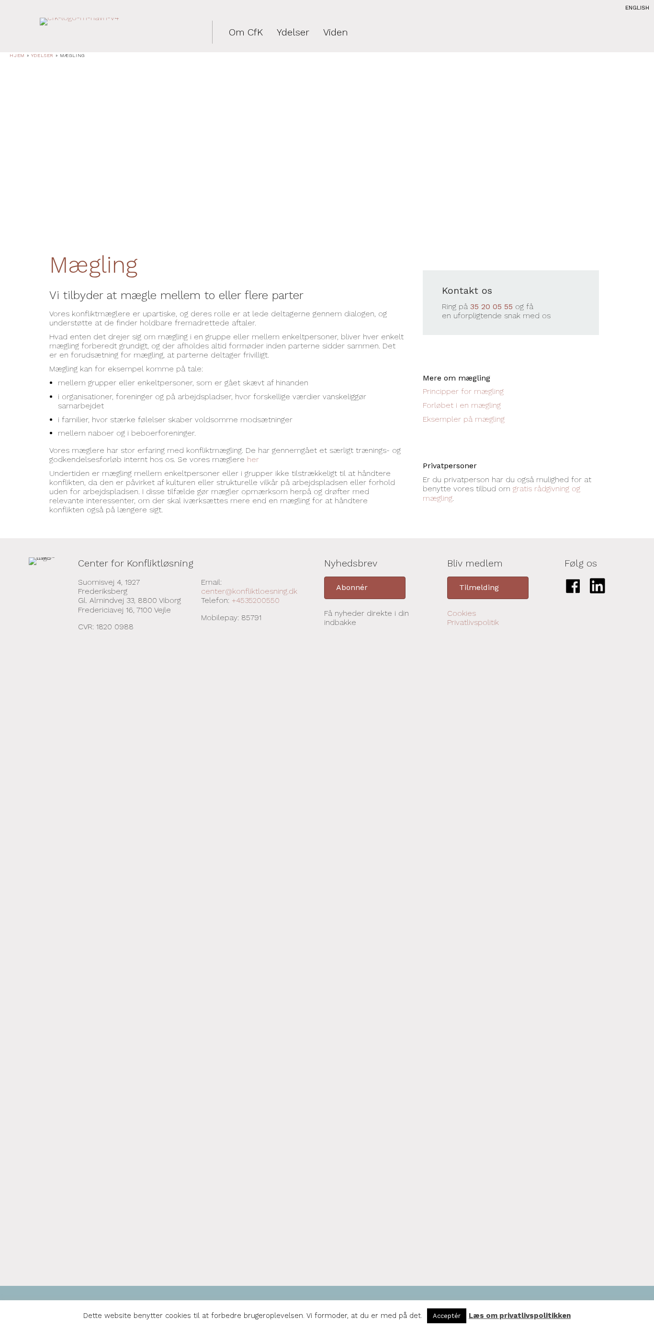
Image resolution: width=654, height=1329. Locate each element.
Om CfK (246, 32)
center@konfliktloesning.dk (249, 591)
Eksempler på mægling (464, 419)
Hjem (17, 55)
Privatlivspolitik (473, 622)
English (637, 7)
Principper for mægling (463, 391)
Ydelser (293, 32)
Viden (335, 32)
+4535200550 (256, 600)
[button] (365, 588)
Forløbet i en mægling (462, 405)
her (253, 459)
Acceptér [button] (447, 1315)
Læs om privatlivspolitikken (520, 1315)
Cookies (461, 613)
